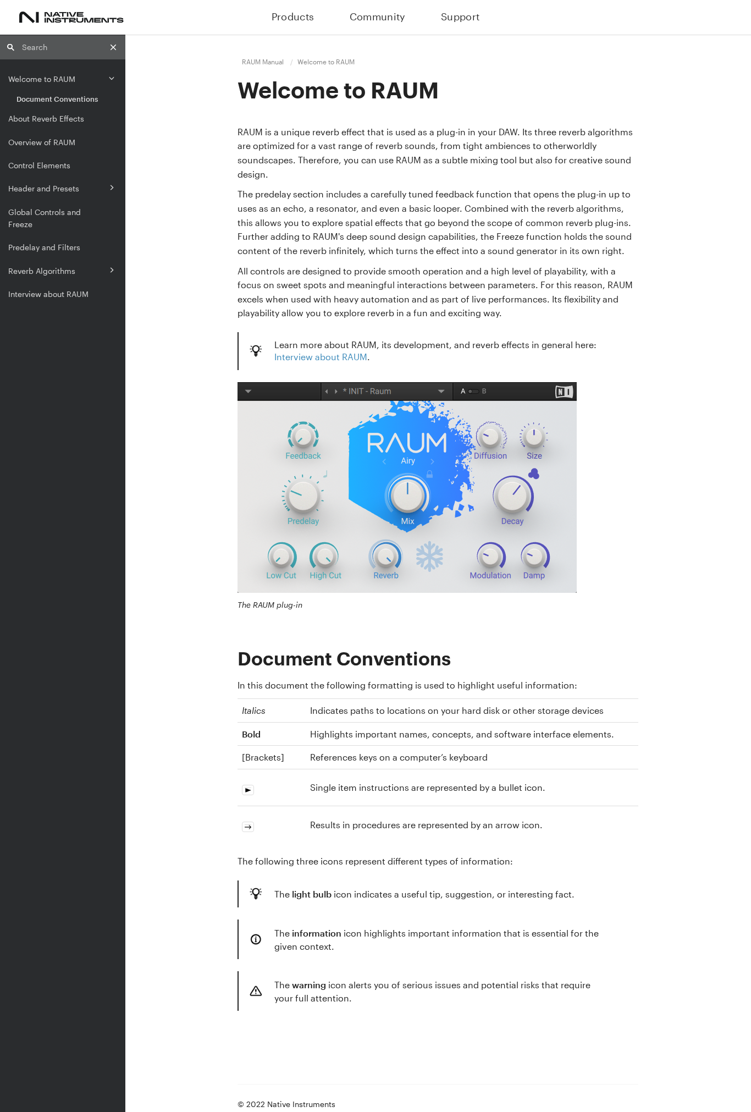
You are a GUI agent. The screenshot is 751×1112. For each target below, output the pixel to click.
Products (293, 16)
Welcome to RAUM (41, 79)
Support (460, 16)
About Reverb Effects (46, 118)
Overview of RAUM (41, 142)
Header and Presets (43, 188)
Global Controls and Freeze (44, 218)
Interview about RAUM (48, 294)
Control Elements (39, 165)
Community (378, 16)
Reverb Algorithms (41, 271)
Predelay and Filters (44, 247)
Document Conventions (57, 99)
